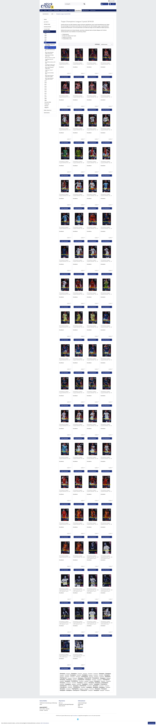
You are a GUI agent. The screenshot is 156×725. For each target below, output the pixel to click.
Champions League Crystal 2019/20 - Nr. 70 (106, 359)
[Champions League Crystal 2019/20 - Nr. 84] (79, 449)
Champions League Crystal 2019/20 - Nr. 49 (106, 228)
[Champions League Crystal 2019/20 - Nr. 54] (107, 252)
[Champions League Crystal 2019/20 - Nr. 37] (79, 186)
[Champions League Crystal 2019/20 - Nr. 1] (65, 55)
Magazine (47, 107)
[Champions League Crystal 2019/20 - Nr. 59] (93, 285)
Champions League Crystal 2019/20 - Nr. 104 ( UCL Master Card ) (65, 590)
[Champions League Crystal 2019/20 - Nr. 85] (93, 449)
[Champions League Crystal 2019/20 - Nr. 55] (65, 285)
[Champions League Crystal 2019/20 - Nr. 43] (65, 219)
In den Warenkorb (64, 76)
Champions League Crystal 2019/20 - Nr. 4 (78, 63)
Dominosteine (47, 112)
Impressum (80, 707)
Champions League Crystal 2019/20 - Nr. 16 (64, 129)
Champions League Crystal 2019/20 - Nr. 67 (64, 359)
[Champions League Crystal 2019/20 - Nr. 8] (65, 87)
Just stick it (46, 21)
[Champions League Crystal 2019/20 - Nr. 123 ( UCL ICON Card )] (107, 613)
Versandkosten (75, 715)
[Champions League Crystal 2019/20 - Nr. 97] (93, 515)
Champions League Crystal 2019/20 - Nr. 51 (78, 260)
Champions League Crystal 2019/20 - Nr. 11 (106, 96)
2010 (45, 96)
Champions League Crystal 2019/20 (50, 47)
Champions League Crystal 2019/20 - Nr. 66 (106, 326)
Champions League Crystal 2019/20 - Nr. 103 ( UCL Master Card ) (106, 557)
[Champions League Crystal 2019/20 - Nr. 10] (93, 87)
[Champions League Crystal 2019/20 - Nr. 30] (65, 186)
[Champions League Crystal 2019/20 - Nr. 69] (93, 350)
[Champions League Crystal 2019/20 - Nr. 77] (65, 416)
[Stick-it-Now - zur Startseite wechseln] (47, 6)
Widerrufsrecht (62, 705)
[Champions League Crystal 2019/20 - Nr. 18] (93, 120)
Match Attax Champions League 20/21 (49, 68)
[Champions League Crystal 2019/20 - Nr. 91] (107, 482)
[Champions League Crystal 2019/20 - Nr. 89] (93, 482)
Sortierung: (97, 44)
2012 (45, 93)
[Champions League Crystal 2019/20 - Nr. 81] (107, 416)
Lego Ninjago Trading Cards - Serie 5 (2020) (50, 45)
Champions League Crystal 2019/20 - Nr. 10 (92, 96)
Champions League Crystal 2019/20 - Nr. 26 (78, 162)
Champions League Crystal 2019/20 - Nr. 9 (78, 96)
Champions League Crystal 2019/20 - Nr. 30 (64, 195)
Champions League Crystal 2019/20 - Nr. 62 (64, 326)
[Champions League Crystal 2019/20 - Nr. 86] (107, 449)
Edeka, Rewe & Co (47, 110)
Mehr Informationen (45, 723)
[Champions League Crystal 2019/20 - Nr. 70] (107, 350)
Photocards (47, 104)
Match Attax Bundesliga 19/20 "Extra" (49, 55)
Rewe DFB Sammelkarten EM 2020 (50, 63)
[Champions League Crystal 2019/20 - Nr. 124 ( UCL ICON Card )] (65, 646)
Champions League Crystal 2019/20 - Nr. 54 (106, 260)
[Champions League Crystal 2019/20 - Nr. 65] (93, 317)
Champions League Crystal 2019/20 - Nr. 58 (78, 293)
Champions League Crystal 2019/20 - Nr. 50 (64, 260)
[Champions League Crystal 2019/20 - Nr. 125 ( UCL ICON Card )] (79, 646)
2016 (45, 86)
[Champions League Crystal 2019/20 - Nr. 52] (93, 252)
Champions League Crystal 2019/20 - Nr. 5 (92, 63)
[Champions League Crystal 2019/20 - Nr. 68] (79, 350)
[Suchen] (84, 4)
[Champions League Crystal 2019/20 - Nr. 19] (107, 120)
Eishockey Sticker (47, 26)
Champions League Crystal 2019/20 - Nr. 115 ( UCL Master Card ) (79, 623)
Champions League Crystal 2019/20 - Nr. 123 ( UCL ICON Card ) (106, 623)
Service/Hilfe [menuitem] (112, 1)
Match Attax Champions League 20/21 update (49, 76)
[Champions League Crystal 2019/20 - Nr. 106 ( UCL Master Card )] (79, 580)
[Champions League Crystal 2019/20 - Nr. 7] (107, 55)
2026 (45, 33)
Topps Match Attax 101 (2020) (49, 60)
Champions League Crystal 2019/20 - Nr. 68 (78, 359)
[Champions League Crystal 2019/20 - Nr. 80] (93, 416)
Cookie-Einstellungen (82, 702)
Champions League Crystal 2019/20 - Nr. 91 (106, 491)
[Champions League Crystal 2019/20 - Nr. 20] (65, 153)
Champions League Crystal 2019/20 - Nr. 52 (92, 260)
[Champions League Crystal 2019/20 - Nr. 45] (79, 219)
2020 (45, 42)
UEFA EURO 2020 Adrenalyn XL (50, 50)
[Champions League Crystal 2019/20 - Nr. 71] (65, 383)
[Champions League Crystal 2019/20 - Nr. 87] (65, 482)
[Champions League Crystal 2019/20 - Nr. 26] (79, 153)
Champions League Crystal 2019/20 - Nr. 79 (78, 425)
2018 (45, 82)
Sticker (45, 19)
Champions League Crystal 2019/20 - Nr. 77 (64, 425)
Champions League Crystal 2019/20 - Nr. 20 (64, 162)
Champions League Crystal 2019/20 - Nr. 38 (92, 195)
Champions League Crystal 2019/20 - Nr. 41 (106, 195)
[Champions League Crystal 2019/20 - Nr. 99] (65, 548)
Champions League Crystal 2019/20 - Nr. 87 (64, 491)
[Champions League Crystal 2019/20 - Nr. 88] (79, 482)
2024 (45, 37)
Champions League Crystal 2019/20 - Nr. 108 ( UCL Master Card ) (92, 590)
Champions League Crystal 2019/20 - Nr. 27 (92, 162)
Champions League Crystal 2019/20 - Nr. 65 (92, 326)
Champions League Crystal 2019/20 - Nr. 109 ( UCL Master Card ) (106, 590)
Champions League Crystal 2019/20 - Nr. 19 (106, 129)
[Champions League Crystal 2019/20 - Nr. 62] (65, 317)
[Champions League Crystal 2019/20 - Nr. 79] (79, 416)
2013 (45, 91)
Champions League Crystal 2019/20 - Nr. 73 (92, 392)
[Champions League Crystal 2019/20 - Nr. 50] (65, 252)
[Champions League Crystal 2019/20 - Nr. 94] (65, 515)
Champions (63, 673)
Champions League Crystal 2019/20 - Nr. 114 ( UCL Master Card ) (65, 623)
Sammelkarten (47, 31)
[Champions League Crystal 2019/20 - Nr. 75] (107, 383)
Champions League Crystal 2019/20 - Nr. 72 (78, 392)
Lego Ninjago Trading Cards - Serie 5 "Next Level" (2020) (50, 65)
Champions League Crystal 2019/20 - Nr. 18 (92, 129)
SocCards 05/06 (48, 102)
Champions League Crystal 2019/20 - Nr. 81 (106, 425)
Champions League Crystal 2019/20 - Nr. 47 (92, 228)
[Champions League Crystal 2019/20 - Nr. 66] (107, 317)
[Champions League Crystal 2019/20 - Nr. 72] (79, 383)
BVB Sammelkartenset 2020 (50, 57)
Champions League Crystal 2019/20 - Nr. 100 (79, 556)
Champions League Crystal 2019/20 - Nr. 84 (78, 458)
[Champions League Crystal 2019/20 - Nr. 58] (79, 285)
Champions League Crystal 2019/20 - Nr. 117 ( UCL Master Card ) (92, 623)
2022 (45, 39)
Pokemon (46, 105)
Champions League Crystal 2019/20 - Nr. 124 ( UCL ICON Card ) (65, 656)
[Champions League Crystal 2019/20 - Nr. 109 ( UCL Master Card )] (107, 580)
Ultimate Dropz (47, 24)
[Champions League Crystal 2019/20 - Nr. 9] (79, 87)
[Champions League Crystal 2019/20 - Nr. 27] (93, 153)
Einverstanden (152, 723)
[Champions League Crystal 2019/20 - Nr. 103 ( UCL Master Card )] (107, 548)
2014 (45, 89)
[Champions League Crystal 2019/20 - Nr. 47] (93, 219)
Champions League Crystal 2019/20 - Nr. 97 (92, 523)
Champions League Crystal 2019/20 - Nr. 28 (106, 162)
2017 (45, 84)
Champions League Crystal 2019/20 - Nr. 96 (78, 523)
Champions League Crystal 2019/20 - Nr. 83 (64, 458)
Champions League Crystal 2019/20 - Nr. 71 (64, 392)
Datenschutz (80, 704)
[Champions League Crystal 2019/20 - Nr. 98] (107, 515)
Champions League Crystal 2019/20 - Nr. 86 (106, 458)
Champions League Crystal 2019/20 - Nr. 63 (78, 326)
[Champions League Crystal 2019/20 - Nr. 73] (93, 383)
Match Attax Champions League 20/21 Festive (49, 79)
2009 (45, 98)
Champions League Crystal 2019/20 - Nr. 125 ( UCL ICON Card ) (79, 656)
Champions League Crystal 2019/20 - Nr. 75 (106, 392)
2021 (45, 40)
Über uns (61, 702)
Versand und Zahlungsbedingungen (66, 704)
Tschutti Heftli (47, 29)
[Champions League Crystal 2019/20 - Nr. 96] (79, 515)
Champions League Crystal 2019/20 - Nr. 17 (78, 129)
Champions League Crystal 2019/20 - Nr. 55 (64, 293)
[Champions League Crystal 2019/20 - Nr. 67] (65, 350)
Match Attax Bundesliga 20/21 (49, 73)
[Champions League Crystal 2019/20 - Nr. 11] (107, 87)
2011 (45, 95)
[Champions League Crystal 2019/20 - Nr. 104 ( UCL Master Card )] (65, 580)
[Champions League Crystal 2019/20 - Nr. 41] (107, 186)
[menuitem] (75, 4)
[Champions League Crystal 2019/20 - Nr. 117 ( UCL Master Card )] (93, 613)
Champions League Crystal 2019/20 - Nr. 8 (64, 96)
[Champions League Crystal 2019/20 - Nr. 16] (65, 120)
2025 (45, 35)
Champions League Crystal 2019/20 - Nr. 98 (106, 523)
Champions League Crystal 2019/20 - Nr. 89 (92, 491)
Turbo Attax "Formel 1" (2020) (49, 71)
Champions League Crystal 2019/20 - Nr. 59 (92, 293)
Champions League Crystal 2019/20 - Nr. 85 (92, 458)
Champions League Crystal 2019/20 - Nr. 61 (106, 293)
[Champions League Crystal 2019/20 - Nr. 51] (79, 252)
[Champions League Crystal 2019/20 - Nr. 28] (107, 153)
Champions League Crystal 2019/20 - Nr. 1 (64, 63)
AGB (79, 705)
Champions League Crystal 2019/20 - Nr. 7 (106, 63)
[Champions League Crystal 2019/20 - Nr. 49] (107, 219)
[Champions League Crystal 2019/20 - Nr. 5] (93, 55)
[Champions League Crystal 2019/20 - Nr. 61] (107, 285)
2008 (45, 100)
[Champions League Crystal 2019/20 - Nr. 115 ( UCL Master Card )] (79, 613)
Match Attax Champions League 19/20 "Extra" (49, 53)
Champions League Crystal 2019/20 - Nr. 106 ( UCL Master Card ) (79, 590)
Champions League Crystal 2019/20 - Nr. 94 (64, 523)
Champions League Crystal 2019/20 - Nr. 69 (92, 359)
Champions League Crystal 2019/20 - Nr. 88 (78, 491)
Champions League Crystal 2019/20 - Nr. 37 (78, 195)
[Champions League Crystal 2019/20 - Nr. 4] (79, 55)
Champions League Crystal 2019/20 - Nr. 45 (78, 228)
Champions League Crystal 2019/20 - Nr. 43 (64, 228)
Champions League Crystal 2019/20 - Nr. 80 (92, 425)
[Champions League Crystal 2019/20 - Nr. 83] (65, 449)
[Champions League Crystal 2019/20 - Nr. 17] (79, 120)
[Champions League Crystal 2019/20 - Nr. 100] (79, 548)
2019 (45, 80)
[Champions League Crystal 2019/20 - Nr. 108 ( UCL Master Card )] (93, 580)
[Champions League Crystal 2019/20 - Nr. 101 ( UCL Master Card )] (93, 548)
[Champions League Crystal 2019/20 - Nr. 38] (93, 186)
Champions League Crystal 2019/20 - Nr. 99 (64, 556)
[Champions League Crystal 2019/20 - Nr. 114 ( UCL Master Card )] (65, 613)
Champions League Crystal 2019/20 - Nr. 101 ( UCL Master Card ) (92, 557)
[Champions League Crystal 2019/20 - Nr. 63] (79, 317)
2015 (45, 88)
